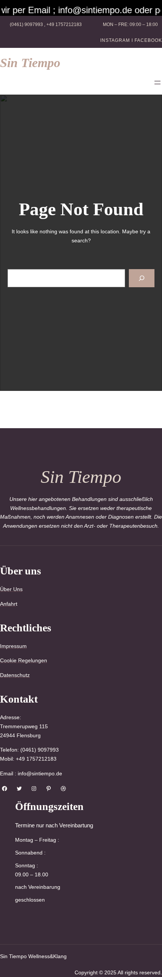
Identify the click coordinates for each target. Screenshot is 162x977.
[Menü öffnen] (157, 82)
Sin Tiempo (30, 63)
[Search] (141, 278)
